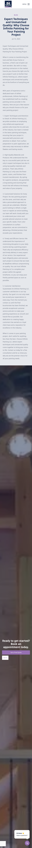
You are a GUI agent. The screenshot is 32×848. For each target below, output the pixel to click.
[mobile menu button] (29, 4)
